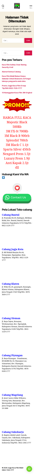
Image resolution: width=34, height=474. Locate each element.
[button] (29, 469)
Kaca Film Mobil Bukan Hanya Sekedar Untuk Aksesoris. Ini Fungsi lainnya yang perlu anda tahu (16, 78)
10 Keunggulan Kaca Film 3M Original (17, 93)
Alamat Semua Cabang (11, 72)
